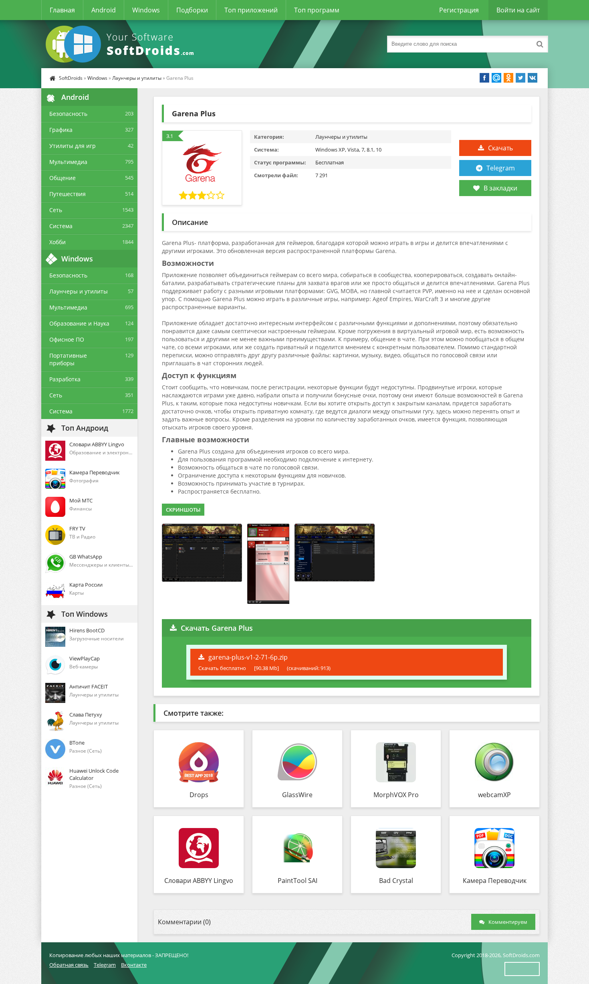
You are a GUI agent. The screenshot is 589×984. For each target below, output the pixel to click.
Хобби (57, 242)
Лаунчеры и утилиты (136, 78)
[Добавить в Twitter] (520, 78)
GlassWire (297, 794)
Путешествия (67, 194)
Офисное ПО (66, 339)
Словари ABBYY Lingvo (198, 880)
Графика (61, 130)
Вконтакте (134, 964)
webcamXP (494, 794)
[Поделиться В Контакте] (532, 78)
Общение (62, 178)
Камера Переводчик (494, 880)
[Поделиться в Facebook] (484, 78)
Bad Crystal (396, 880)
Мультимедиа (68, 162)
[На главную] (121, 44)
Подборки (192, 10)
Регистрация (459, 10)
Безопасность (68, 113)
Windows (146, 10)
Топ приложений (251, 10)
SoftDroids (71, 78)
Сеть (55, 210)
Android (103, 10)
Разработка (65, 379)
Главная (62, 10)
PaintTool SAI (297, 880)
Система (61, 226)
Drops (199, 794)
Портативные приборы (68, 359)
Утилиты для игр (72, 146)
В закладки (500, 188)
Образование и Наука (79, 323)
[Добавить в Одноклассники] (508, 78)
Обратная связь (69, 964)
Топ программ (316, 10)
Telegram (500, 168)
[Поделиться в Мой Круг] (496, 78)
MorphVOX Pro (396, 794)
